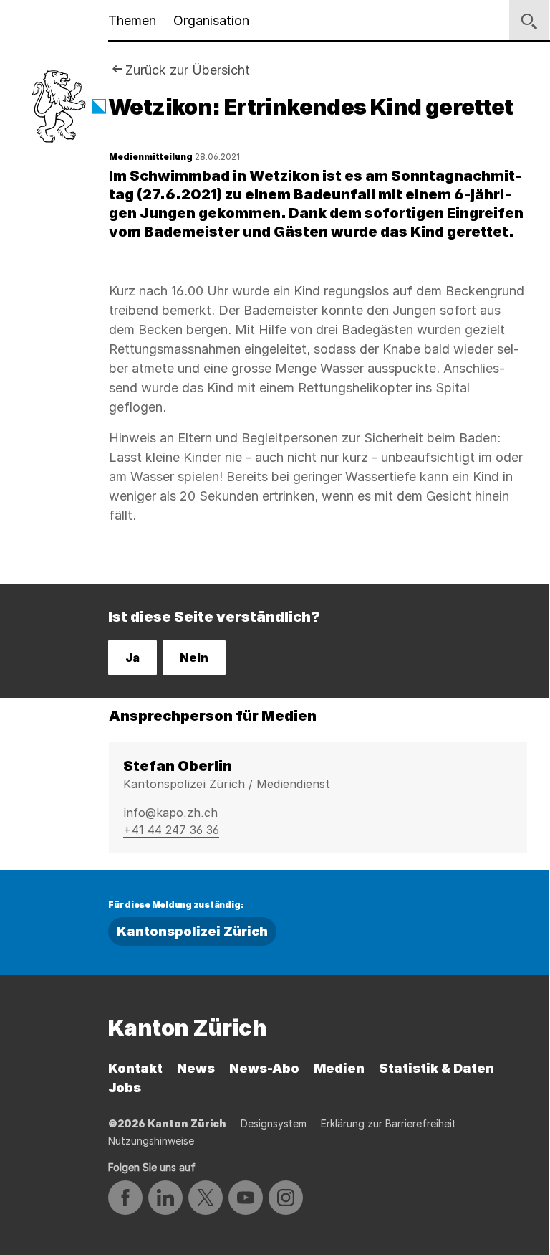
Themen (132, 20)
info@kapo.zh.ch (170, 812)
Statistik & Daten (436, 1068)
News (196, 1068)
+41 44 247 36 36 (171, 830)
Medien (339, 1068)
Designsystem (274, 1123)
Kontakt (135, 1068)
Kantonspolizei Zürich (192, 931)
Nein (194, 657)
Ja (132, 657)
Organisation (211, 20)
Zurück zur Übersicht (187, 69)
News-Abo (264, 1068)
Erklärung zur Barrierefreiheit (388, 1123)
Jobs (124, 1087)
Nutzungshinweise (151, 1141)
